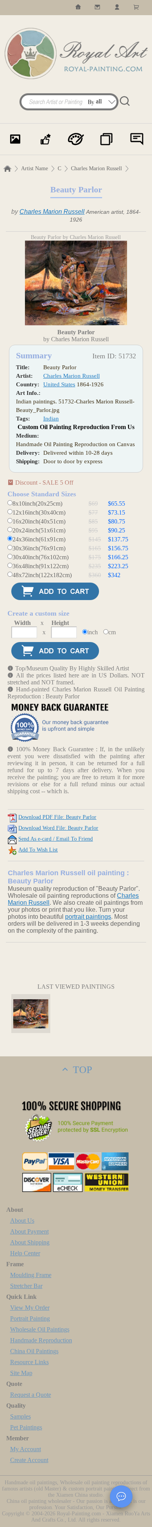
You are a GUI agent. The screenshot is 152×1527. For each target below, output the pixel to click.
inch (92, 632)
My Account (25, 1449)
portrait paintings (88, 916)
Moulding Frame (30, 1275)
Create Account (29, 1460)
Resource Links (29, 1362)
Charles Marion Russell (96, 168)
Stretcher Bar (26, 1286)
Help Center (25, 1253)
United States (59, 384)
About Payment (29, 1231)
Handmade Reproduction (41, 1340)
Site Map (21, 1373)
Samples (20, 1416)
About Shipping (29, 1242)
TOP (81, 1069)
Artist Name (34, 168)
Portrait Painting (30, 1318)
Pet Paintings (26, 1427)
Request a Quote (30, 1394)
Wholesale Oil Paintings (39, 1329)
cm (112, 632)
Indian (51, 418)
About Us (22, 1220)
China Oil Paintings (34, 1351)
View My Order (29, 1307)
